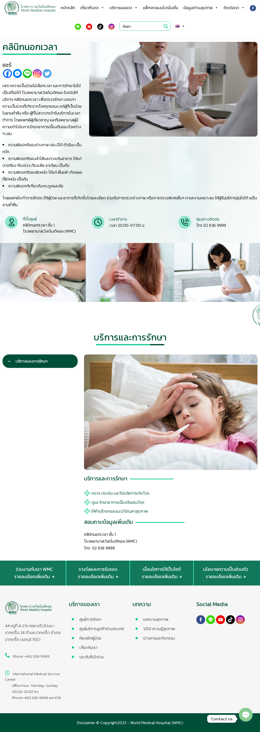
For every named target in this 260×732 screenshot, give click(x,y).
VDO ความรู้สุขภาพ (159, 629)
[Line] (27, 73)
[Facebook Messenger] (17, 73)
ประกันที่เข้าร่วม (91, 657)
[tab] (40, 361)
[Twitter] (47, 73)
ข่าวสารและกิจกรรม (159, 638)
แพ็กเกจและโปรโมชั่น (160, 8)
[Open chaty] (246, 719)
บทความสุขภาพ (156, 619)
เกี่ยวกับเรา (89, 8)
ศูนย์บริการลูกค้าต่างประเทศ (101, 629)
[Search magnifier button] (165, 26)
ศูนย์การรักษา (90, 619)
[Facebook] (7, 73)
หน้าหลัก (68, 8)
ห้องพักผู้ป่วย (90, 638)
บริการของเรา (120, 8)
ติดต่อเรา (231, 8)
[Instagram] (37, 73)
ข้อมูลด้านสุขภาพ (198, 8)
